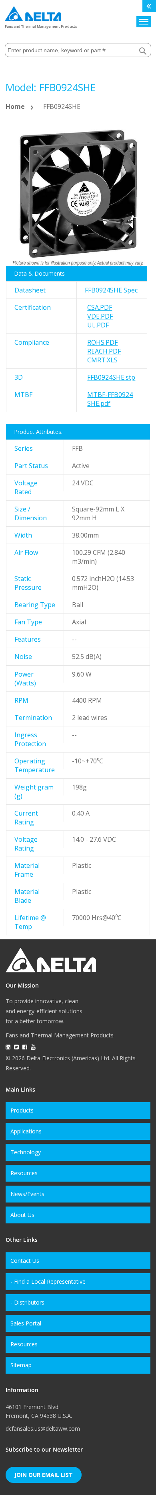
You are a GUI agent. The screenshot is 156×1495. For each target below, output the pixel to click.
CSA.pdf (99, 307)
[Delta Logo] (33, 12)
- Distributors (27, 1302)
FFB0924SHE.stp (111, 377)
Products (22, 1110)
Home (15, 106)
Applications (26, 1131)
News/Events (27, 1194)
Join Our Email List (43, 1475)
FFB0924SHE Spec (111, 290)
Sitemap (21, 1365)
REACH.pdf (104, 351)
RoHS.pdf (102, 342)
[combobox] (78, 50)
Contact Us (24, 1260)
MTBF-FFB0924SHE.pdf (110, 399)
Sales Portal (25, 1323)
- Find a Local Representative (48, 1281)
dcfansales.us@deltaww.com (43, 1428)
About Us (22, 1215)
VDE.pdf (100, 316)
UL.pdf (98, 325)
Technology (25, 1152)
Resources (24, 1173)
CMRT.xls (102, 360)
